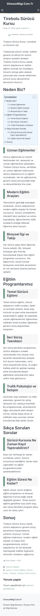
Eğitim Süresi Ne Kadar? (21, 138)
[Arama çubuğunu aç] (38, 10)
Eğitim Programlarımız (16, 115)
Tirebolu (12, 573)
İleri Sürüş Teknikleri (19, 122)
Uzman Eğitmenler (17, 104)
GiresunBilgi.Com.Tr (20, 3)
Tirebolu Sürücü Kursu (26, 573)
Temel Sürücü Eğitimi (19, 118)
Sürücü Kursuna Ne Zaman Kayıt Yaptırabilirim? (21, 133)
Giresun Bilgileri (12, 567)
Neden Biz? (11, 101)
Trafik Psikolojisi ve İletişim (22, 125)
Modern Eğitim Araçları (20, 108)
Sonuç (9, 142)
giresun (9, 570)
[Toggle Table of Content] (33, 97)
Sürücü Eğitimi (19, 570)
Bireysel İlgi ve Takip (19, 111)
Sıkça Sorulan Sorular (16, 129)
